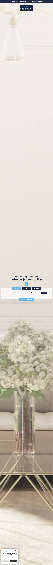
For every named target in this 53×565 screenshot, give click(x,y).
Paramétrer (6, 561)
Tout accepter (13, 561)
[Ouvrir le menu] (51, 6)
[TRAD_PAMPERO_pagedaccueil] (26, 10)
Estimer (36, 288)
